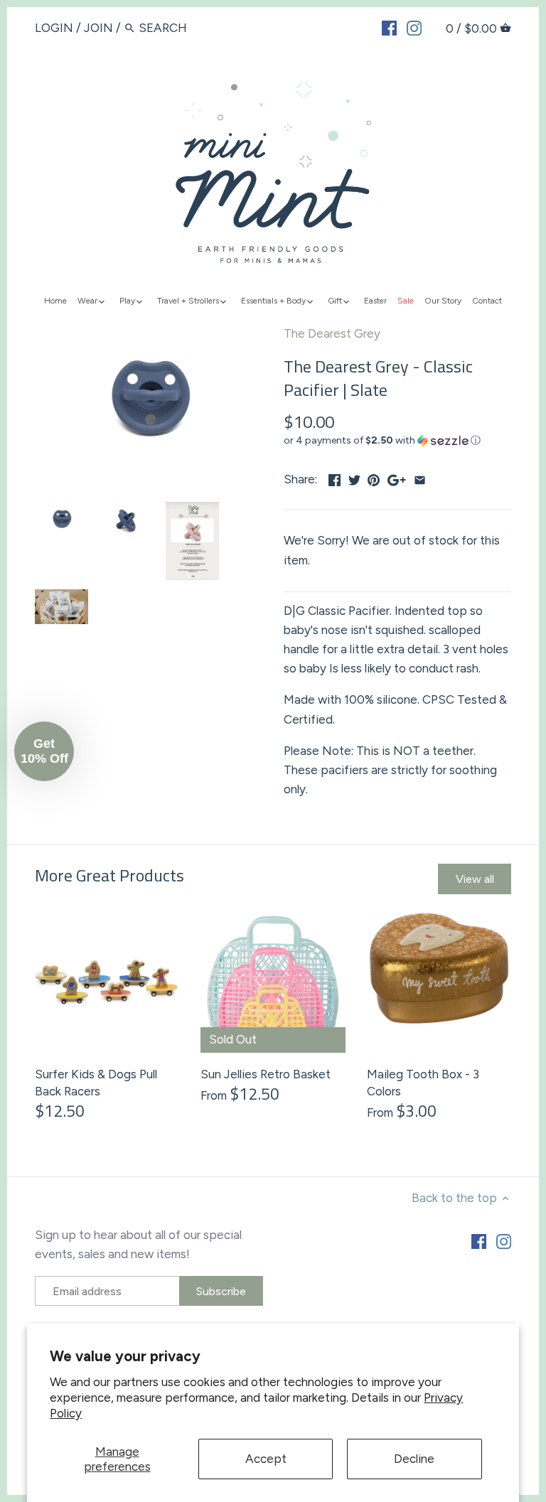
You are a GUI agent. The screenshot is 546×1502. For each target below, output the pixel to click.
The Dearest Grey (332, 333)
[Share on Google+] (396, 478)
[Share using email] (420, 478)
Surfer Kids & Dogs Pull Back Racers (96, 1082)
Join (98, 28)
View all (475, 879)
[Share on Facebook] (334, 478)
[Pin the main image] (374, 478)
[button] (397, 440)
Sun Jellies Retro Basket (265, 1074)
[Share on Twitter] (354, 478)
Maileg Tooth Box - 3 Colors (423, 1082)
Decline (414, 1459)
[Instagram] (414, 27)
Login (54, 28)
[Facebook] (389, 27)
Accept (266, 1459)
